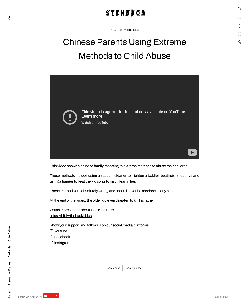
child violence (134, 268)
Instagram (61, 243)
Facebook (61, 237)
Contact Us (222, 296)
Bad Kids (133, 29)
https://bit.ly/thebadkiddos (71, 216)
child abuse (113, 268)
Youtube (60, 231)
